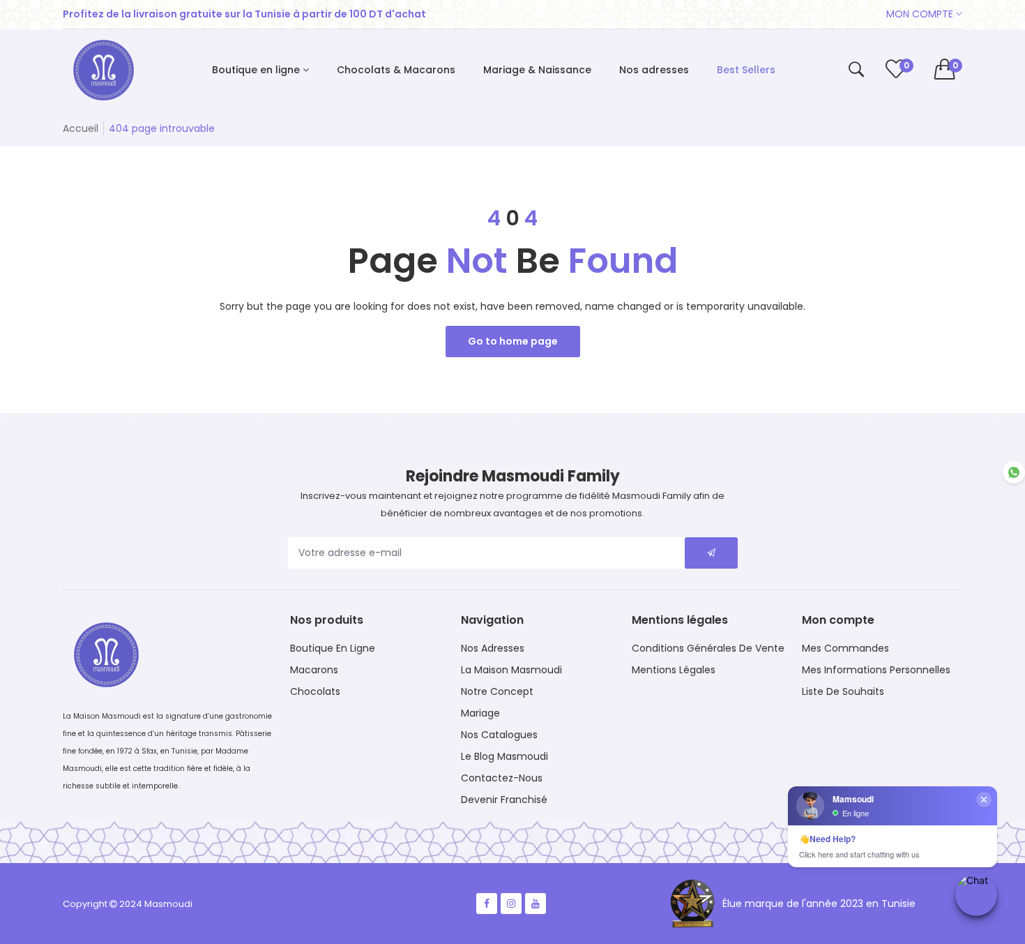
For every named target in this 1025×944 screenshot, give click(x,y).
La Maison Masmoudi (511, 670)
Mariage (480, 713)
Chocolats (315, 691)
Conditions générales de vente (708, 648)
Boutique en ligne (332, 648)
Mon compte (921, 14)
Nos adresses (492, 648)
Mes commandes (845, 648)
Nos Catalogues (499, 735)
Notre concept (497, 691)
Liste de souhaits (843, 691)
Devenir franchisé (504, 800)
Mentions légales (673, 670)
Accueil (80, 128)
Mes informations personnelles (876, 670)
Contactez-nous (501, 778)
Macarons (314, 670)
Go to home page (513, 341)
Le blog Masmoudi (504, 756)
